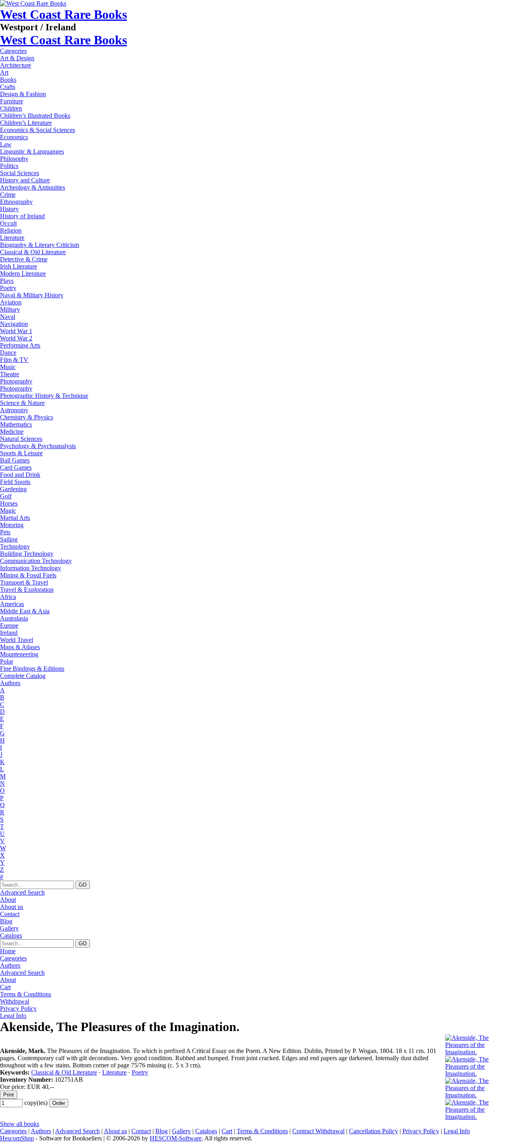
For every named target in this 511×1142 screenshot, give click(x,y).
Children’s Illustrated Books (35, 115)
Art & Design (17, 58)
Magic (8, 510)
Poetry (8, 288)
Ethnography (16, 201)
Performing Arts (20, 345)
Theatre (9, 374)
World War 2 (16, 338)
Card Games (16, 467)
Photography (16, 381)
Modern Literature (23, 273)
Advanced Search (22, 892)
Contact (10, 914)
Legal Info (13, 1015)
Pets (5, 532)
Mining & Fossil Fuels (28, 575)
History (9, 208)
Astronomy (14, 410)
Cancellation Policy (373, 1131)
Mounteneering (19, 654)
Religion (11, 230)
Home (8, 951)
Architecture (15, 65)
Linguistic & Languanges (32, 151)
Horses (9, 503)
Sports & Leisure (21, 453)
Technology (15, 546)
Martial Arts (15, 517)
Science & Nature (22, 402)
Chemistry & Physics (26, 417)
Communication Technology (36, 560)
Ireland (9, 632)
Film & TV (14, 359)
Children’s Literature (26, 122)
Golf (6, 496)
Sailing (9, 539)
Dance (8, 352)
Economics (14, 137)
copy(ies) (36, 1102)
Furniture (11, 101)
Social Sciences (19, 173)
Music (8, 367)
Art (4, 72)
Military (10, 309)
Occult (8, 223)
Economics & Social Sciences (37, 129)
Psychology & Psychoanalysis (38, 446)
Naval (7, 316)
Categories (13, 50)
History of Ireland (22, 216)
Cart (5, 987)
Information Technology (30, 568)
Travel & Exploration (26, 589)
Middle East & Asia (25, 611)
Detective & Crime (24, 259)
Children (11, 108)
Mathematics (16, 424)
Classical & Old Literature (33, 252)
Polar (6, 661)
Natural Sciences (21, 438)
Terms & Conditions (25, 994)
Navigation (14, 323)
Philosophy (14, 158)
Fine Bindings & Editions (32, 668)
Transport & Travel (24, 582)
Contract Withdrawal (318, 1131)
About (8, 899)
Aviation (11, 302)
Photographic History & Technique (44, 395)
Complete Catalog (23, 675)
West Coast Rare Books (63, 14)
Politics (9, 165)
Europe (9, 625)
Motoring (12, 525)
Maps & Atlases (20, 647)
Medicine (12, 431)
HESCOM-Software (176, 1138)
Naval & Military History (31, 295)
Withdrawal (14, 1001)
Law (6, 144)
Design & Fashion (23, 94)
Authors (10, 683)
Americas (12, 604)
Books (8, 79)
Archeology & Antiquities (32, 187)
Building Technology (26, 553)
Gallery (9, 928)
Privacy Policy (18, 1008)
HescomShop (17, 1138)
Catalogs (11, 935)
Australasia (14, 618)
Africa (8, 596)
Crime (8, 194)
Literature (12, 237)
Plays (7, 280)
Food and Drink (20, 474)
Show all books (19, 1123)
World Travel (16, 639)
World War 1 (16, 331)
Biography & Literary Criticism (39, 244)
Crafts (7, 86)
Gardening (13, 489)
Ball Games (15, 460)
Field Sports (15, 481)
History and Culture (25, 180)
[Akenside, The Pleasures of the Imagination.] (478, 1052)
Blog (6, 921)
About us (11, 906)
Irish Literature (18, 266)
